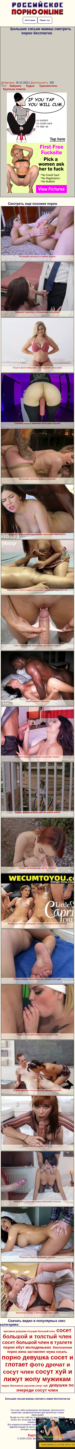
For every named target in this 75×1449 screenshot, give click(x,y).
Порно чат (45, 20)
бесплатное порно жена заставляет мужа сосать (39, 1349)
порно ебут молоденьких (27, 1347)
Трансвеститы (48, 85)
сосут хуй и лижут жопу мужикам (37, 1375)
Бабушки (15, 85)
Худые (30, 85)
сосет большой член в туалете (37, 1342)
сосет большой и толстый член (37, 1333)
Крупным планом (14, 89)
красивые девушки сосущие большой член (29, 1331)
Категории (30, 20)
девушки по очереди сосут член (45, 1388)
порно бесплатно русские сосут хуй (24, 1385)
